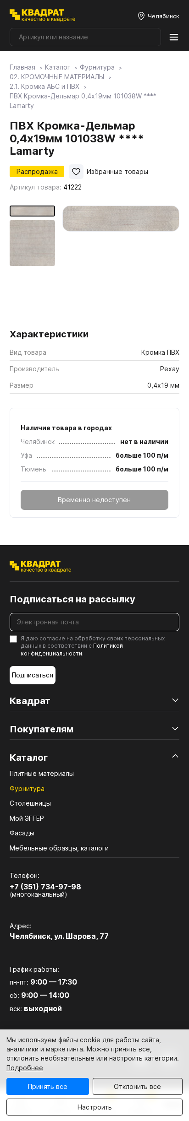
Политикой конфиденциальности (72, 649)
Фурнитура (27, 788)
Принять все (47, 1086)
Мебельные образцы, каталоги (59, 848)
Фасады (22, 833)
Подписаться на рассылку (72, 599)
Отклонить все (137, 1086)
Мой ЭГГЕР (27, 818)
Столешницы (30, 803)
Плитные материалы (42, 773)
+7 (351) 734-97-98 (45, 887)
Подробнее (24, 1068)
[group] (120, 264)
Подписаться (32, 675)
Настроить (95, 1107)
